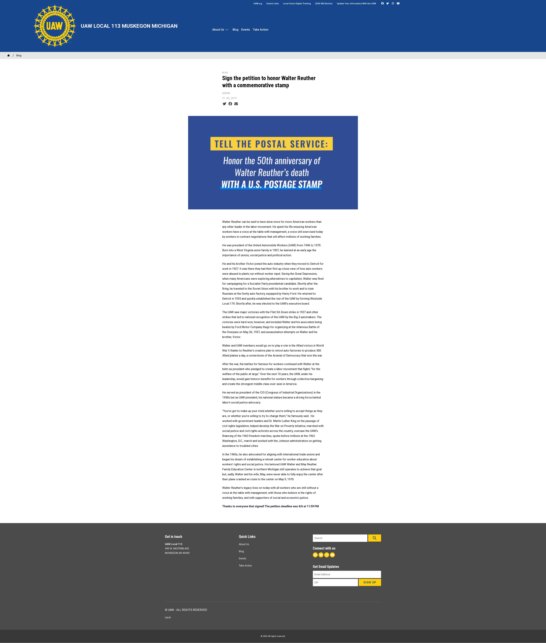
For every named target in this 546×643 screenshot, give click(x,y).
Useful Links (272, 3)
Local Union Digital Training (297, 3)
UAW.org (258, 3)
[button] (374, 538)
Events (245, 29)
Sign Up (369, 582)
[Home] (8, 55)
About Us (218, 29)
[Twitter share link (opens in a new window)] (224, 104)
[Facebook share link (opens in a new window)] (230, 104)
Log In (168, 617)
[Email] (236, 104)
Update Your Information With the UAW (356, 3)
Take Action (260, 29)
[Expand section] (227, 29)
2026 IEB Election (324, 3)
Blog (235, 29)
